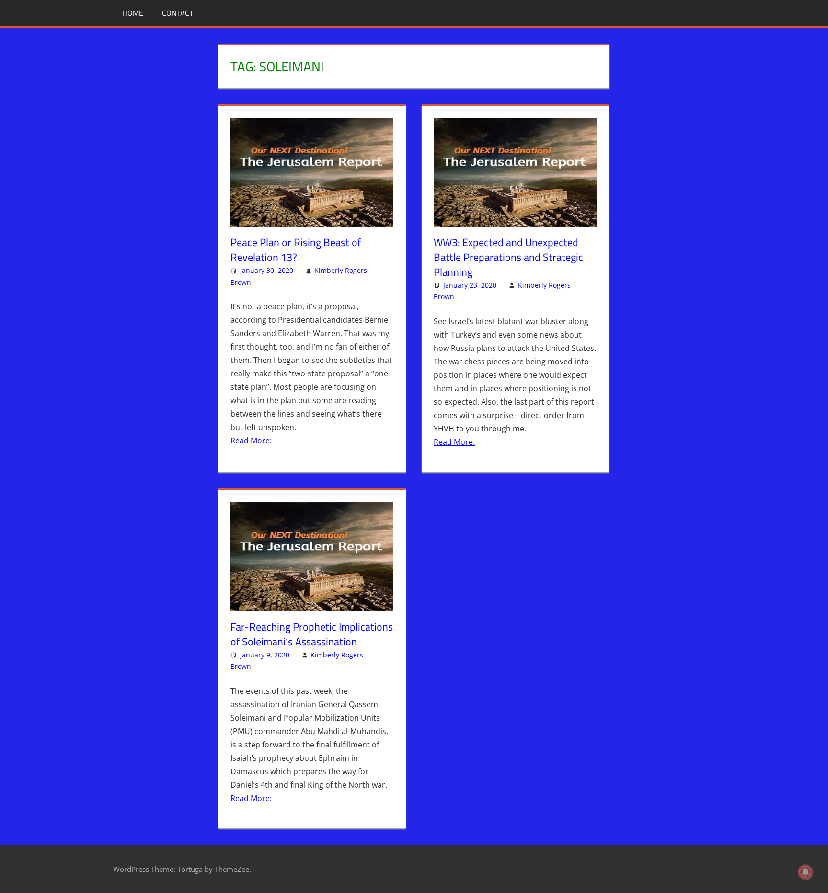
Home (132, 13)
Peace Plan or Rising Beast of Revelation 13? (295, 249)
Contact (177, 13)
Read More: (251, 440)
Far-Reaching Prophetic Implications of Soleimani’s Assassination (311, 634)
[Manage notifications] (805, 872)
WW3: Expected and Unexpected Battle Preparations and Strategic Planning (508, 257)
